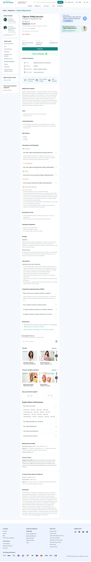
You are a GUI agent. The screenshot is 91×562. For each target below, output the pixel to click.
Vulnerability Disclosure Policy (57, 535)
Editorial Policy (53, 531)
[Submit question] (56, 341)
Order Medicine (6, 543)
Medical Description (8, 43)
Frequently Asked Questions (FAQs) (8, 70)
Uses (5, 46)
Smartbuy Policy (53, 546)
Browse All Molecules (31, 536)
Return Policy (53, 544)
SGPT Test (36, 412)
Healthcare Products (7, 545)
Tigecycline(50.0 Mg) (39, 72)
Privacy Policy (53, 533)
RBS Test (47, 416)
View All (54, 348)
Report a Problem (7, 90)
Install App (68, 20)
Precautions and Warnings (8, 55)
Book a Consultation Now (69, 30)
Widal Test (45, 409)
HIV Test (34, 416)
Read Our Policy (7, 80)
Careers (4, 533)
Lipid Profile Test (27, 416)
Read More (33, 28)
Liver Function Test (27, 412)
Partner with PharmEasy (8, 537)
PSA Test (39, 414)
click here (38, 514)
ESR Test (33, 409)
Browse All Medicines (31, 533)
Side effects (7, 51)
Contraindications (8, 49)
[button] (48, 2)
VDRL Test (45, 414)
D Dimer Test (26, 409)
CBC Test (48, 412)
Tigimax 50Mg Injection (23, 10)
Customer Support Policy (55, 542)
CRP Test (53, 416)
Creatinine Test (26, 414)
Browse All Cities (30, 538)
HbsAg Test (40, 416)
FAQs (27, 542)
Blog (4, 535)
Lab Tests (46, 6)
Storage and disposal (9, 61)
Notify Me (40, 49)
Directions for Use (8, 58)
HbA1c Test (39, 409)
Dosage (6, 64)
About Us (5, 531)
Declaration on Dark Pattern (56, 540)
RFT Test (34, 414)
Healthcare (37, 6)
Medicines (11, 10)
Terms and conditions (55, 537)
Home (4, 10)
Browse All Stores (30, 540)
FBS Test (42, 412)
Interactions (7, 66)
